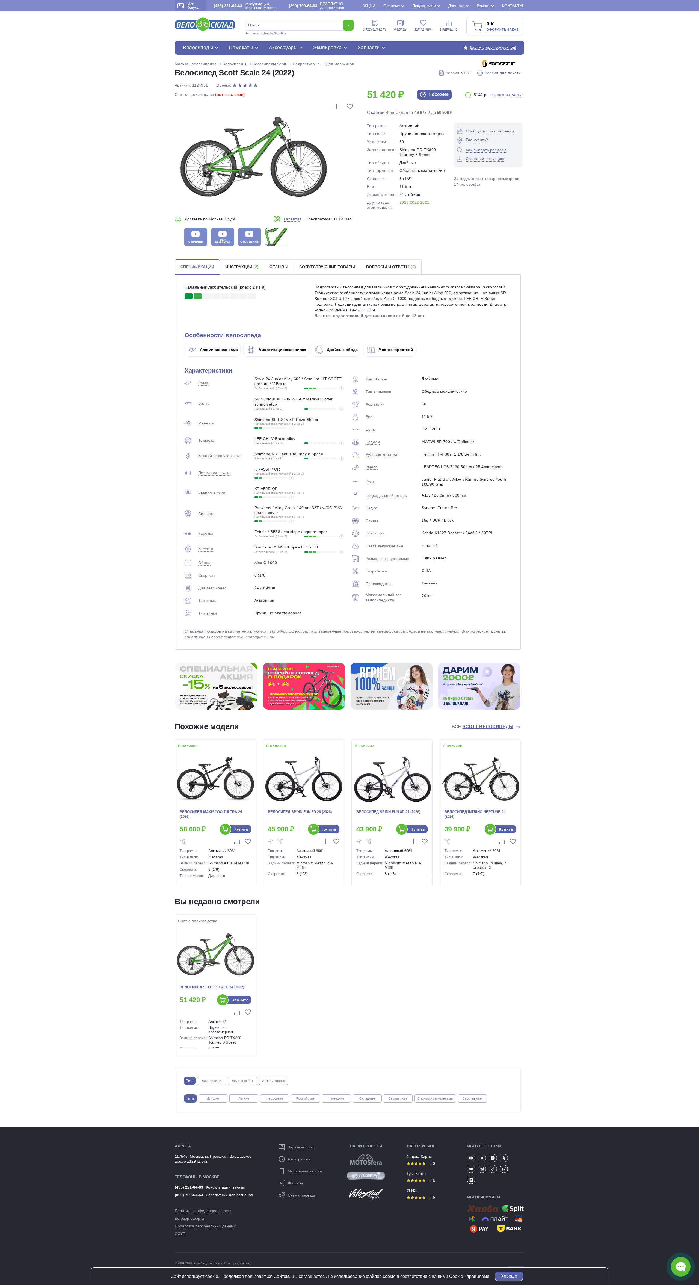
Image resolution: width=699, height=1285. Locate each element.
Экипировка (327, 47)
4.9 (431, 1197)
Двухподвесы (242, 1080)
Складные (367, 1098)
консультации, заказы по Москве (245, 6)
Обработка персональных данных (205, 1226)
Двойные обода (342, 349)
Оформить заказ (503, 29)
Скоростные (398, 1098)
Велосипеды (198, 47)
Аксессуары (283, 47)
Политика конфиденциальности (203, 1211)
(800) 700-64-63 (189, 1195)
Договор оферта (189, 1218)
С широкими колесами (435, 1098)
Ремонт (483, 6)
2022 (414, 202)
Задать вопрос (301, 1147)
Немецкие (336, 1098)
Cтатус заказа (374, 29)
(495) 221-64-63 (189, 1187)
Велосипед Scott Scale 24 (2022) (212, 987)
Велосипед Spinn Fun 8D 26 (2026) (300, 812)
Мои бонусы (193, 5)
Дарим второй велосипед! (493, 47)
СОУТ (180, 1233)
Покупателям (424, 6)
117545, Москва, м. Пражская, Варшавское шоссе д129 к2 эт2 (213, 1158)
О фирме (391, 6)
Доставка (456, 6)
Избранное (423, 29)
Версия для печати (503, 73)
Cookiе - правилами (469, 1276)
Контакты (512, 6)
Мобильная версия (305, 1171)
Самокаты (241, 47)
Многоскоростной (395, 349)
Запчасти (369, 47)
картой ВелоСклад (389, 112)
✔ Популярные (273, 1080)
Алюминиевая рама (218, 349)
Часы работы (299, 1159)
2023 (404, 202)
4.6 (431, 1180)
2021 (425, 202)
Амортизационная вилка (281, 349)
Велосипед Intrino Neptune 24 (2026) (475, 814)
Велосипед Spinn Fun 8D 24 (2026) (388, 812)
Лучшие (213, 1098)
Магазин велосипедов (195, 64)
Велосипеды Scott (269, 64)
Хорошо (509, 1276)
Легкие (244, 1098)
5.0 (431, 1163)
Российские (305, 1098)
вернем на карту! (506, 94)
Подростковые (306, 64)
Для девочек (211, 1080)
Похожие (438, 94)
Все (483, 726)
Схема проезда (301, 1195)
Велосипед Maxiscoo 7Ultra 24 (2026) (211, 814)
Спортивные (472, 1098)
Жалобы (400, 29)
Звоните (240, 1000)
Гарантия (292, 219)
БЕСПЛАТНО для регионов (316, 6)
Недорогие (274, 1098)
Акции (368, 6)
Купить (241, 829)
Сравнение (448, 29)
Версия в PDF (459, 73)
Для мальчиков (340, 64)
